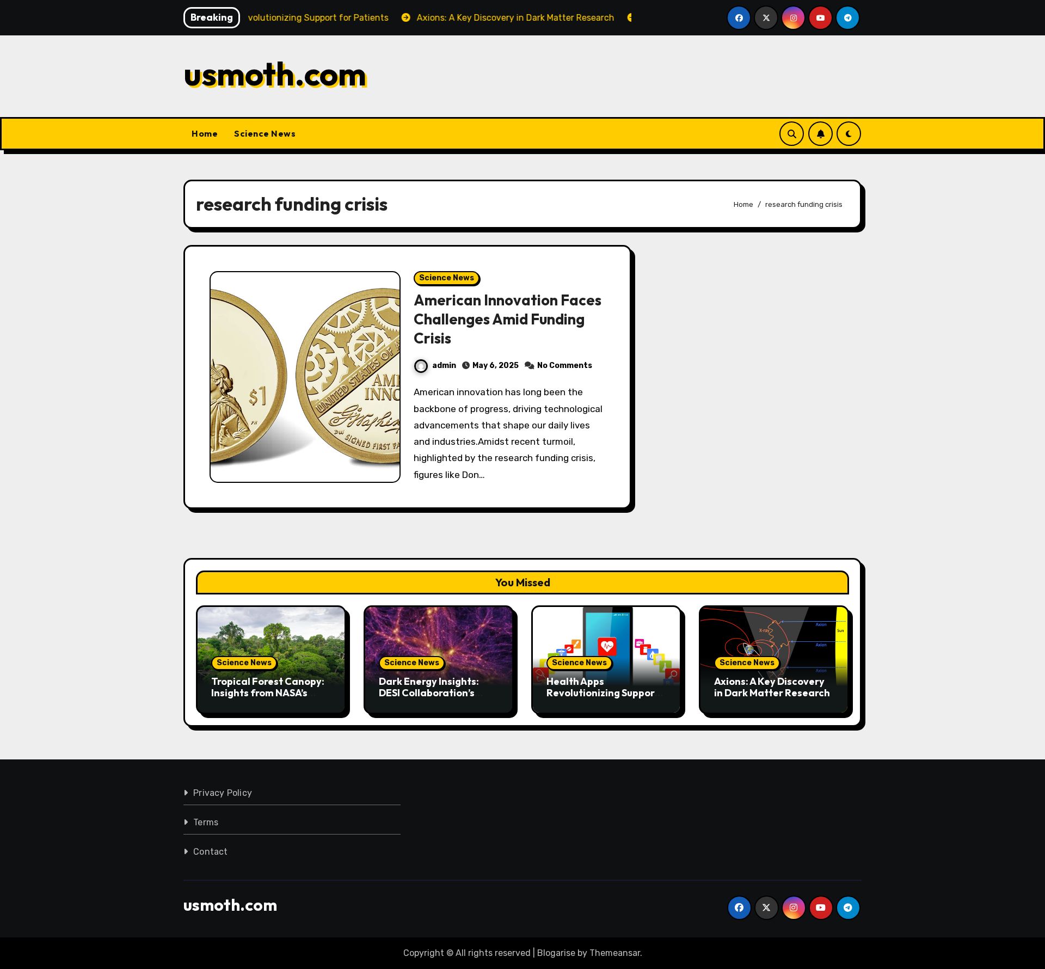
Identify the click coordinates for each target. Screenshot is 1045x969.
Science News (265, 133)
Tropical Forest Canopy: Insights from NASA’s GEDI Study (267, 693)
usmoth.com (274, 73)
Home (205, 133)
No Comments (564, 365)
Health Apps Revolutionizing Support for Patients (602, 693)
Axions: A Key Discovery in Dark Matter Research (772, 687)
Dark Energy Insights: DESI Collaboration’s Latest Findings (429, 693)
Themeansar (614, 953)
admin (444, 365)
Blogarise (556, 953)
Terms (205, 822)
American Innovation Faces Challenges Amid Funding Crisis (507, 319)
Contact (210, 852)
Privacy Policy (222, 793)
